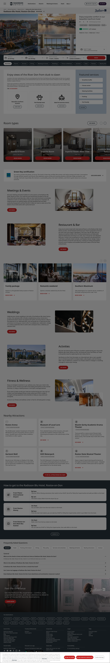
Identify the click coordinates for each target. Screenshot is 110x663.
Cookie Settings (99, 657)
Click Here (44, 658)
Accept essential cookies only (85, 657)
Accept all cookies (69, 657)
